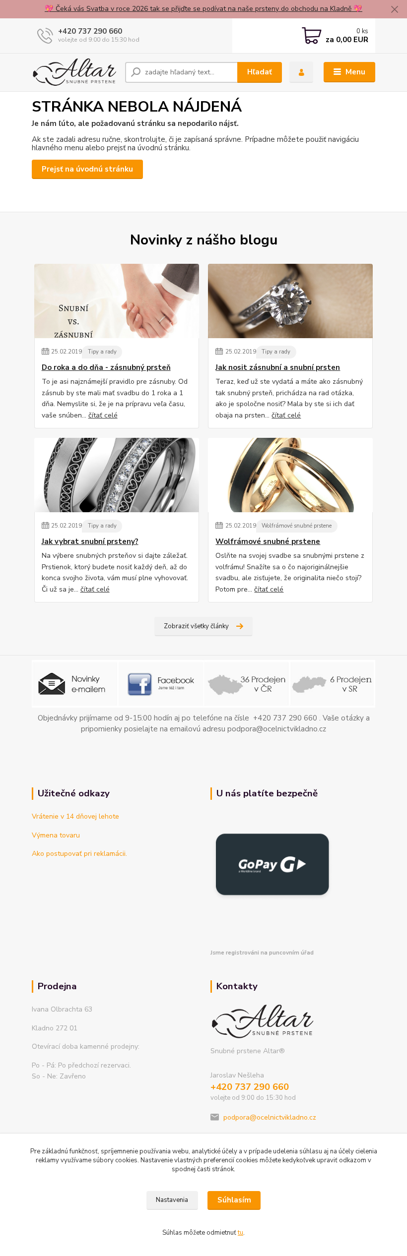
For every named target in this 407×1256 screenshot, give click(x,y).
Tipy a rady (102, 352)
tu (240, 1232)
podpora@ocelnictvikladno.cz (269, 1117)
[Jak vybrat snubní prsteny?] (116, 475)
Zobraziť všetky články (196, 626)
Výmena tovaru (56, 835)
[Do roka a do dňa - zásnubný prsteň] (116, 301)
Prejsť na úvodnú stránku (87, 169)
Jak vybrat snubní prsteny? (90, 542)
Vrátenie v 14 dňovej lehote (75, 816)
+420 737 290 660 (90, 31)
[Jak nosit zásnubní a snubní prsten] (290, 301)
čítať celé (103, 415)
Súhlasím (234, 1200)
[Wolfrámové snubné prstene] (290, 475)
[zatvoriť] (395, 9)
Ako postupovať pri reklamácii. (79, 853)
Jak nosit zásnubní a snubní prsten (277, 367)
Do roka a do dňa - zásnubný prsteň (106, 367)
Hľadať (259, 72)
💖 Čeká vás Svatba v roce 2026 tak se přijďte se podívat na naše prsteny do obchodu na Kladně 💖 (203, 8)
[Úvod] (75, 72)
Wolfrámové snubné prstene (297, 526)
